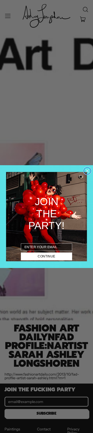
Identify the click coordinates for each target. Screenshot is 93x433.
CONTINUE (46, 256)
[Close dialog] (87, 170)
